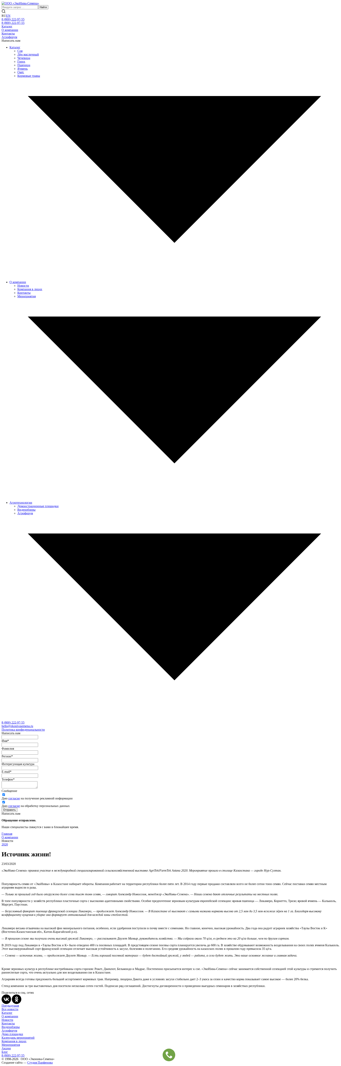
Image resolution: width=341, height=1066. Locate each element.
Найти (43, 7)
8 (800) (13, 722)
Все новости (10, 1009)
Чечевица (23, 58)
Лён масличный (28, 54)
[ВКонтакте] (6, 999)
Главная (7, 833)
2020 (5, 844)
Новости (23, 285)
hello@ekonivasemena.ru (17, 726)
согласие (14, 798)
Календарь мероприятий (18, 1037)
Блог (5, 1052)
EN (8, 15)
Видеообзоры (26, 509)
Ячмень (22, 68)
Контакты (8, 33)
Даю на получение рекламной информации (37, 798)
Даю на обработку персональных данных (36, 806)
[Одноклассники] (16, 999)
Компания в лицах (29, 289)
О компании (10, 30)
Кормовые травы (28, 75)
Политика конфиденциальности (23, 729)
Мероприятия (26, 296)
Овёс (20, 72)
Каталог (7, 26)
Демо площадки (12, 1034)
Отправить (9, 809)
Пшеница (23, 65)
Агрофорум (9, 37)
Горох (21, 61)
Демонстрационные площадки (38, 506)
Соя (19, 51)
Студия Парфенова (40, 1062)
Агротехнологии (20, 502)
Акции (6, 1048)
